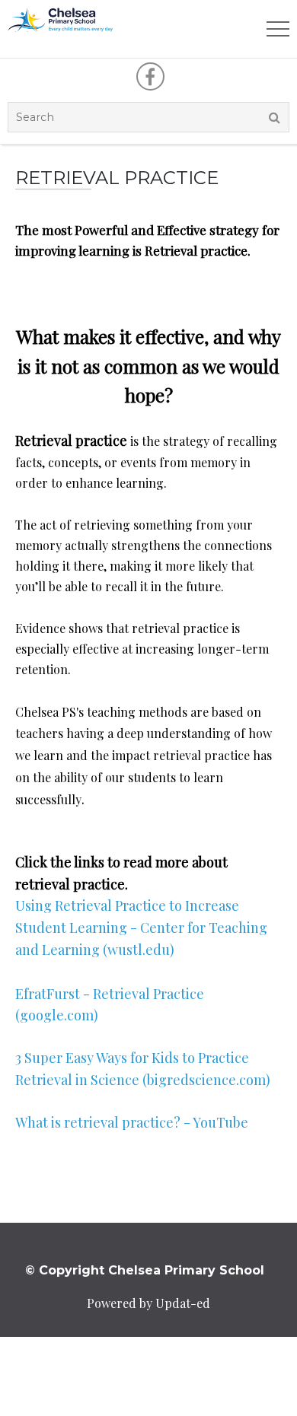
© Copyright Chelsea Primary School (144, 1270)
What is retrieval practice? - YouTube (131, 1122)
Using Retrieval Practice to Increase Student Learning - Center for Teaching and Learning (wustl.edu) (141, 927)
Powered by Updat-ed (148, 1303)
